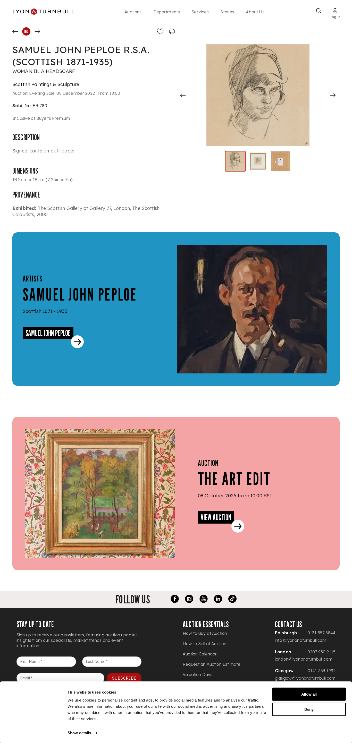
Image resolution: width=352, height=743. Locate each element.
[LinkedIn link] (218, 599)
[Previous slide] (183, 95)
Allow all (309, 694)
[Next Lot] (37, 31)
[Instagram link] (189, 599)
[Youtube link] (203, 599)
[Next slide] (333, 95)
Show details (79, 733)
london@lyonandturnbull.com (303, 659)
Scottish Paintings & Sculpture (45, 84)
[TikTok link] (232, 599)
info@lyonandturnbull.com (300, 640)
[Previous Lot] (15, 31)
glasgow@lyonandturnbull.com (305, 678)
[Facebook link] (175, 599)
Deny (309, 709)
